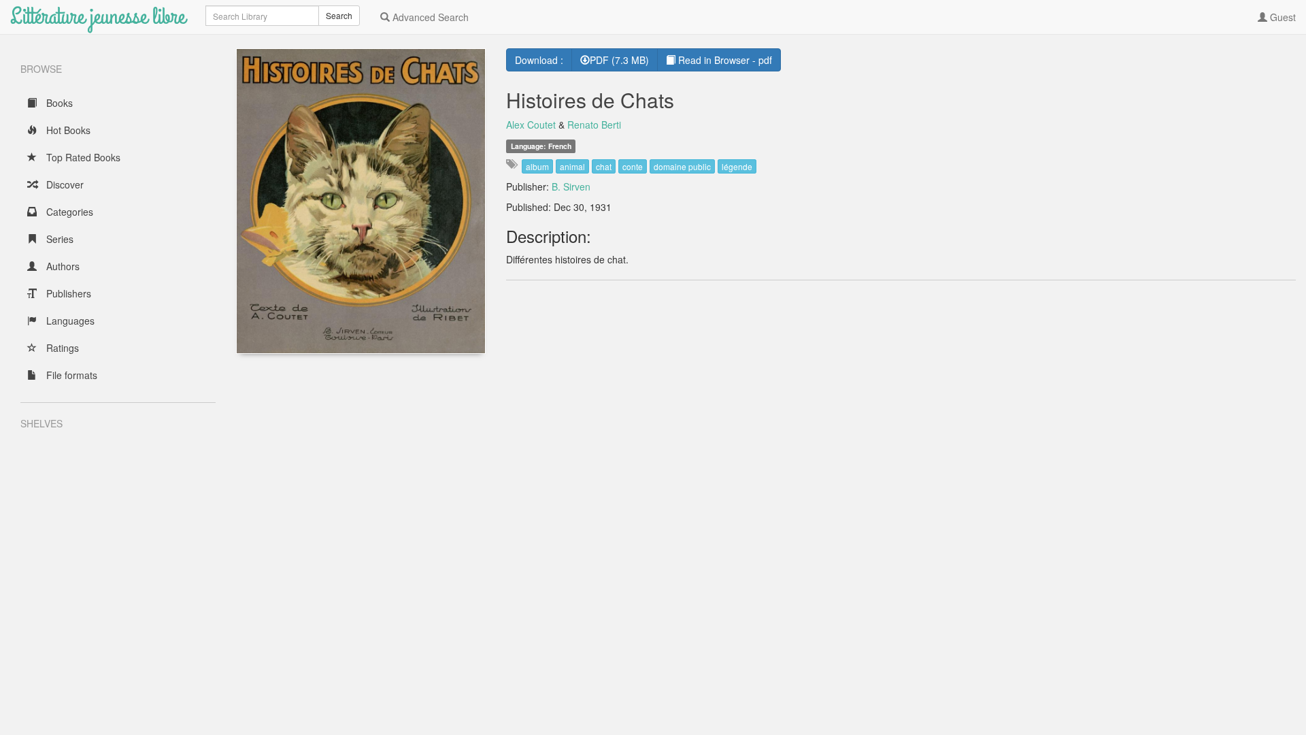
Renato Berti (594, 124)
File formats (70, 375)
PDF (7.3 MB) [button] (619, 60)
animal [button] (572, 166)
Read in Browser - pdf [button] (723, 60)
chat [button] (604, 166)
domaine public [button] (682, 166)
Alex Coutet (531, 124)
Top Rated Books (82, 157)
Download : (539, 60)
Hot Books (67, 130)
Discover (64, 184)
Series (58, 239)
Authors (62, 266)
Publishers (67, 293)
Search (339, 15)
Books (58, 103)
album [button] (537, 166)
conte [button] (632, 166)
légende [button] (737, 166)
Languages (69, 320)
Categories (68, 211)
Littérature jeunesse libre (97, 17)
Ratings (61, 348)
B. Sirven (571, 186)
